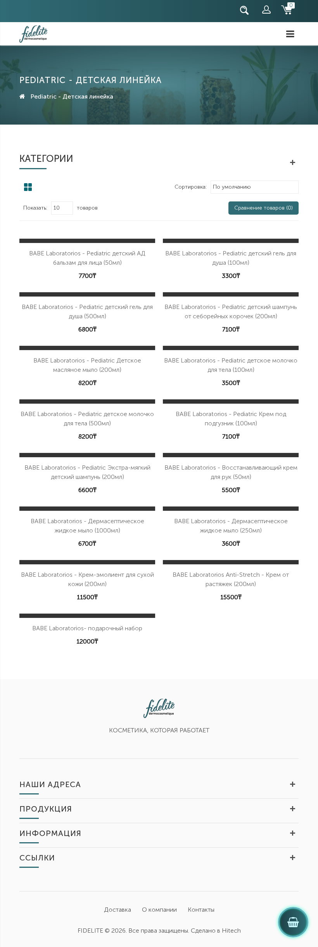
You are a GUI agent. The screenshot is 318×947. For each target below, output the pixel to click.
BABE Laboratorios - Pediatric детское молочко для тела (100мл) (230, 365)
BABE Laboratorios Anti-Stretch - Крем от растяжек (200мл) (231, 579)
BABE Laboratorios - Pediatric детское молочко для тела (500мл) (87, 418)
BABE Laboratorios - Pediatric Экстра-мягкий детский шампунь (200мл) (87, 472)
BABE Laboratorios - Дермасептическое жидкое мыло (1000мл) (87, 525)
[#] (21, 10)
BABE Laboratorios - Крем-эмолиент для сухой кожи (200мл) (87, 579)
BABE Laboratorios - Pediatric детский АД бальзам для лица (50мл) (87, 258)
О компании (159, 909)
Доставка (117, 909)
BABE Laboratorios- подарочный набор (87, 628)
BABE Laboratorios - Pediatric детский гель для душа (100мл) (230, 258)
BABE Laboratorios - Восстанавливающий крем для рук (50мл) (230, 472)
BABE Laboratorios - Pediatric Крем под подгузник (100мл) (231, 418)
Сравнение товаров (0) (263, 208)
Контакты (201, 909)
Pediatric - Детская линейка (72, 96)
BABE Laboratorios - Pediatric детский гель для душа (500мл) (87, 311)
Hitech (231, 930)
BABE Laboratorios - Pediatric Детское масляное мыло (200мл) (87, 365)
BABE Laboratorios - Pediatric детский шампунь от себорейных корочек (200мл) (230, 311)
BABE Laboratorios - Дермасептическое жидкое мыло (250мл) (231, 525)
